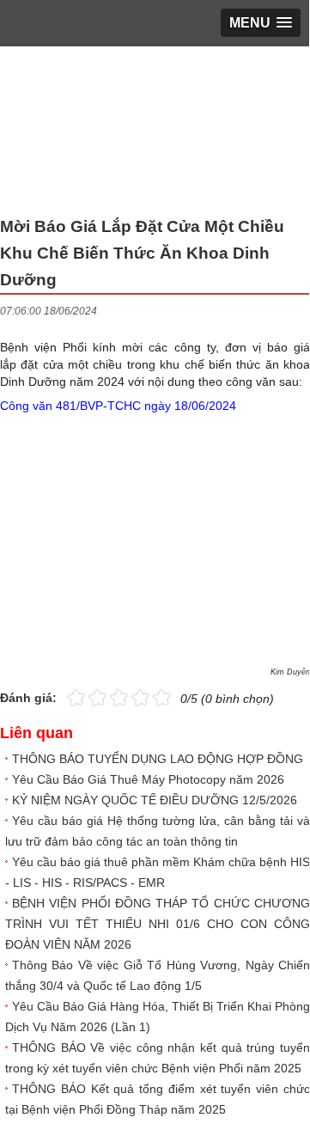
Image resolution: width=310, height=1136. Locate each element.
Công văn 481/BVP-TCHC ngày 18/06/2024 (118, 405)
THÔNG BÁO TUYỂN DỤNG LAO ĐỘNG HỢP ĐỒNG (157, 759)
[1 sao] (76, 696)
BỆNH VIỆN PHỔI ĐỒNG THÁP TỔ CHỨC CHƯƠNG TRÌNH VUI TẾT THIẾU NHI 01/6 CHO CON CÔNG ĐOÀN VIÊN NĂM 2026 (157, 923)
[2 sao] (86, 696)
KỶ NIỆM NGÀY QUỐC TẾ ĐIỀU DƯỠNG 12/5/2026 (154, 800)
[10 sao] (67, 696)
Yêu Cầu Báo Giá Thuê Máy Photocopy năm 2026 (148, 779)
